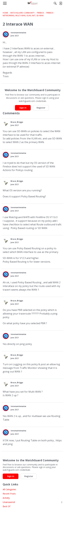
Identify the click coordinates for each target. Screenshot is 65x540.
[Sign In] (60, 3)
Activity (6, 497)
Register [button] (41, 107)
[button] (6, 34)
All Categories (9, 489)
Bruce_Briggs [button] (17, 122)
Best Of (6, 506)
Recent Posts (9, 493)
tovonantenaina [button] (18, 32)
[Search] (55, 3)
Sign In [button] (22, 107)
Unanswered (32, 502)
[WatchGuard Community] (32, 3)
